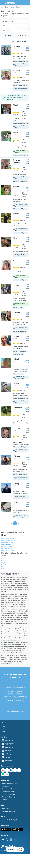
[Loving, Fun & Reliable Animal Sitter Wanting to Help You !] (15, 490)
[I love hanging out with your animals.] (15, 270)
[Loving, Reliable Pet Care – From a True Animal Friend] (15, 393)
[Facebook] (3, 839)
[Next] (18, 523)
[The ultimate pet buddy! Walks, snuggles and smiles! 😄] (15, 56)
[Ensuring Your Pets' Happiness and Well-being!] (15, 415)
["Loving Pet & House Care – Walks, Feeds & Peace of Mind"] (15, 369)
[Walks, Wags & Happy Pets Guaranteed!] (15, 80)
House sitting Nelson (7, 551)
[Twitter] (7, 839)
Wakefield (4, 567)
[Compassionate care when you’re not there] (15, 345)
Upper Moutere (5, 565)
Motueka (3, 569)
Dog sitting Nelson (6, 544)
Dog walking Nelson (7, 542)
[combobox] (15, 21)
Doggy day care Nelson (8, 540)
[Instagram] (11, 839)
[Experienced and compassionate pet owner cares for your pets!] (15, 440)
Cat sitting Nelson (6, 546)
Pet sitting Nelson (6, 549)
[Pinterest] (15, 839)
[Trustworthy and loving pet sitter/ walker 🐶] (15, 143)
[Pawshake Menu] (2, 3)
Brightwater (4, 563)
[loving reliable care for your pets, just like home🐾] (15, 322)
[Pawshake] (10, 2)
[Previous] (11, 523)
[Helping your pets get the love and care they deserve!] (15, 467)
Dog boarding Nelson (7, 538)
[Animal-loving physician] (15, 171)
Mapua (3, 561)
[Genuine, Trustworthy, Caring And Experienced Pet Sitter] (15, 296)
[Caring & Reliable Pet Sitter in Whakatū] (15, 223)
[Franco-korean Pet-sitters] (15, 246)
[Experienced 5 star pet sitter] (15, 116)
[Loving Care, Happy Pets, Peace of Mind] (15, 509)
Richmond (4, 559)
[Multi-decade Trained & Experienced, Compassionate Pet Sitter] (15, 197)
